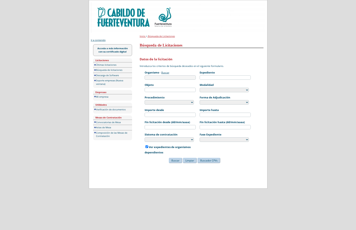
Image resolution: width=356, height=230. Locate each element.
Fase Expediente (210, 134)
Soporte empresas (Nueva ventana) (109, 82)
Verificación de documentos (111, 109)
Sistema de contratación (161, 134)
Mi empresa (102, 96)
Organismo (152, 72)
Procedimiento (155, 97)
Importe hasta (209, 110)
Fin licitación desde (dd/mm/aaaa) (167, 122)
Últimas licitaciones (106, 64)
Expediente (207, 72)
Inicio (143, 36)
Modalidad (207, 85)
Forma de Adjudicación (215, 97)
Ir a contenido (98, 40)
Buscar (165, 72)
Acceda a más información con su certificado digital (112, 50)
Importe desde (154, 110)
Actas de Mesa (103, 127)
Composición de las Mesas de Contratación (111, 134)
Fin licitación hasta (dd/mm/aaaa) (222, 122)
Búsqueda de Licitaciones (161, 36)
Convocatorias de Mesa (108, 122)
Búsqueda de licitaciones (109, 69)
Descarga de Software (107, 75)
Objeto (149, 85)
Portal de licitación (103, 4)
